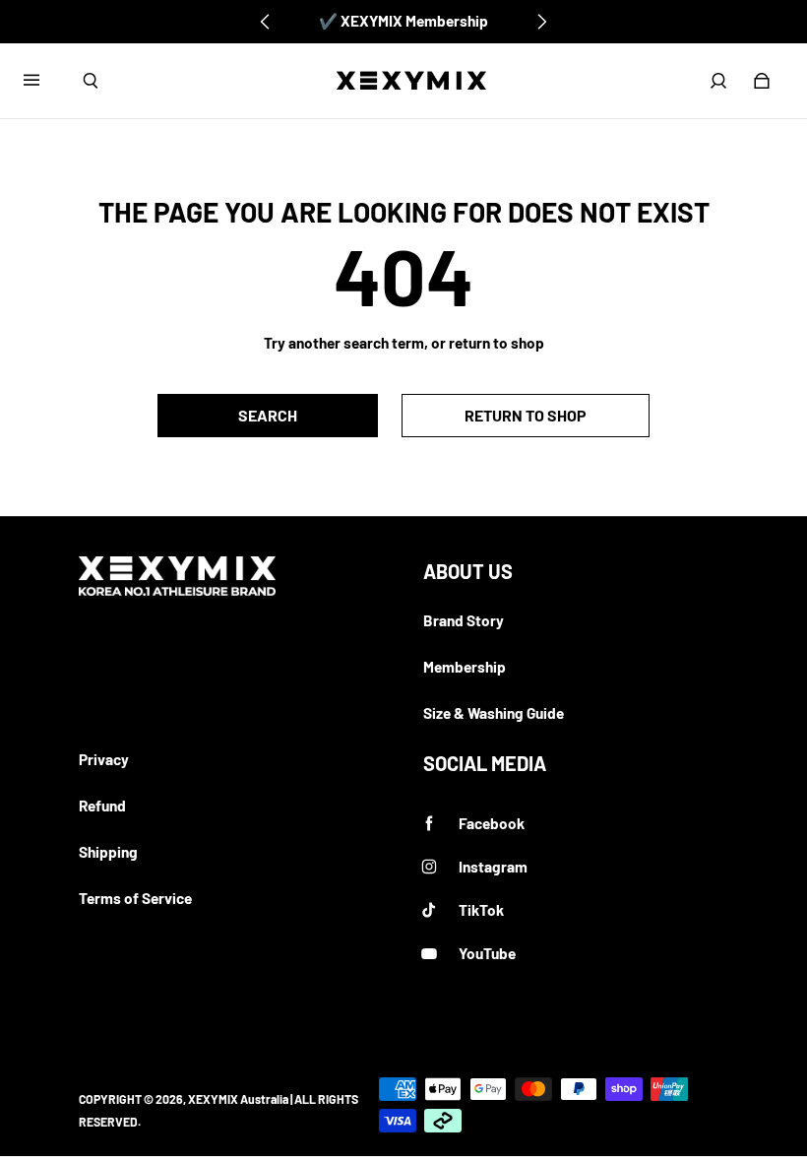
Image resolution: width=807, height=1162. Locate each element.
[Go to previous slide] (265, 21)
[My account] (718, 80)
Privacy (104, 759)
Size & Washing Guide (493, 713)
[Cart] (761, 80)
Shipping (108, 852)
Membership (464, 667)
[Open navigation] (45, 80)
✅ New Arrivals (404, 21)
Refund (102, 805)
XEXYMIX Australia (238, 1099)
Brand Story (463, 620)
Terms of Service (135, 898)
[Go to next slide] (541, 21)
